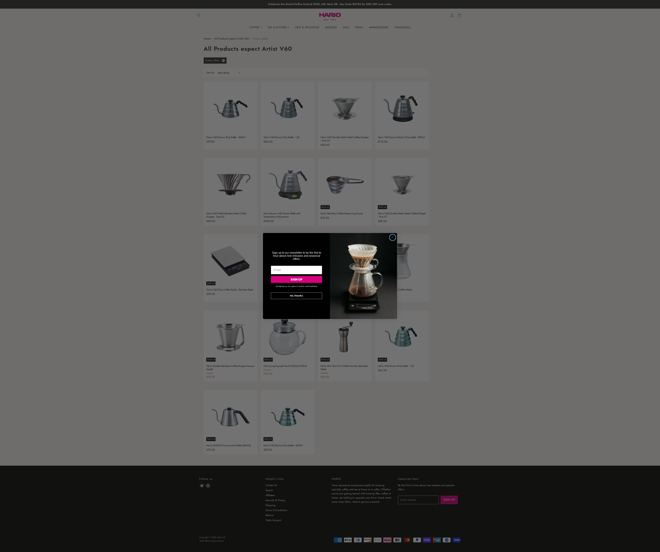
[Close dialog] (393, 237)
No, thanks (296, 295)
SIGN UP (296, 279)
